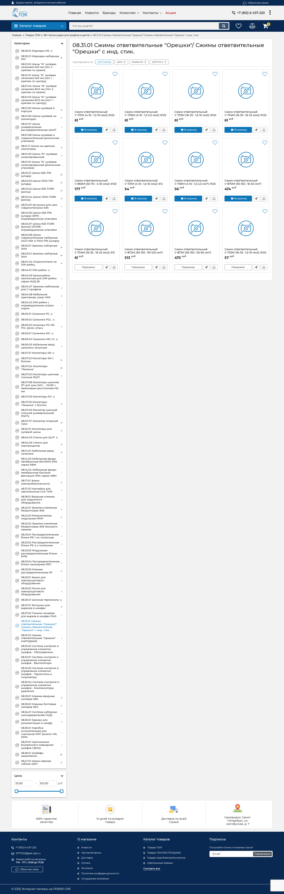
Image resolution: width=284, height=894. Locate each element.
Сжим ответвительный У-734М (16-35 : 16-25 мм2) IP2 (95, 253)
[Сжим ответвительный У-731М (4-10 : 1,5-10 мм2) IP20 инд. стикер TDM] (96, 91)
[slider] (16, 791)
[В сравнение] (114, 130)
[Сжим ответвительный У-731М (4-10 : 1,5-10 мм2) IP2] (146, 159)
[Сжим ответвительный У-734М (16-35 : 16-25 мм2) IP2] (96, 228)
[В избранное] (115, 74)
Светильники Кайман (160, 862)
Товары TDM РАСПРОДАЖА (164, 852)
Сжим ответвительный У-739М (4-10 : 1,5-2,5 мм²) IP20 (195, 184)
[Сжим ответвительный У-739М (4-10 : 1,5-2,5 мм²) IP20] (196, 159)
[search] (224, 26)
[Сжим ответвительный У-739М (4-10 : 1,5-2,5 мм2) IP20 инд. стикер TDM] (146, 91)
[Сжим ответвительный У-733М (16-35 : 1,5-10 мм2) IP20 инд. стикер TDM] (196, 91)
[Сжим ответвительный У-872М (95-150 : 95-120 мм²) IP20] (146, 228)
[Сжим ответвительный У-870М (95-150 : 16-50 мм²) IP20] (246, 159)
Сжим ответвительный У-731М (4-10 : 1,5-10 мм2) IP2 (144, 184)
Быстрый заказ (106, 130)
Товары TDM (154, 847)
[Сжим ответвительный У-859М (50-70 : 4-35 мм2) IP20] (96, 159)
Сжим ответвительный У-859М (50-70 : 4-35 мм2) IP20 (95, 184)
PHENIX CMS (62, 889)
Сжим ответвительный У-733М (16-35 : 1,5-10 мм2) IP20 (245, 253)
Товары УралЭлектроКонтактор (166, 857)
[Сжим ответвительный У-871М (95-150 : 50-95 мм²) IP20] (196, 228)
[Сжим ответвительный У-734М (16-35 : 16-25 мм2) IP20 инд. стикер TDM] (246, 91)
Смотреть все (151, 868)
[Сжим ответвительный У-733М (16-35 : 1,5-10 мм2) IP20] (246, 228)
